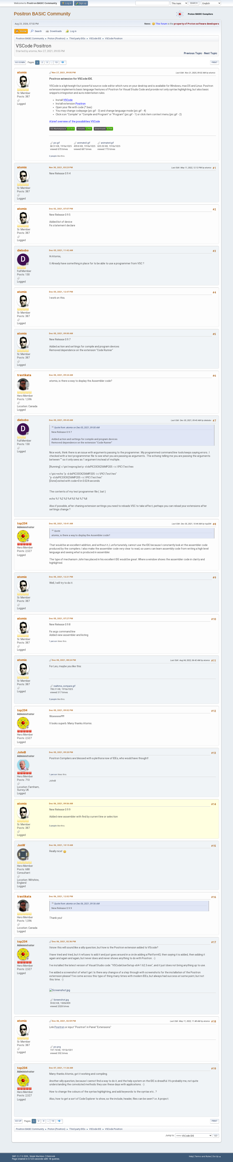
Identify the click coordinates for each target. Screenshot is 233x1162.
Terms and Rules (203, 1156)
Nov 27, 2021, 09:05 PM (64, 72)
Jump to (169, 1135)
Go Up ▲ (217, 1156)
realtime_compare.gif (64, 686)
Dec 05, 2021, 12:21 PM (61, 577)
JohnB (21, 752)
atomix (22, 72)
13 (56, 62)
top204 (22, 523)
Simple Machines (36, 1156)
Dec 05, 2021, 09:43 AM (61, 420)
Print (214, 62)
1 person (53, 641)
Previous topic (193, 53)
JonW (21, 845)
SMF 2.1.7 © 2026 (20, 1156)
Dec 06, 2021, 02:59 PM (64, 1021)
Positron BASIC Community (42, 13)
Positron (59, 1027)
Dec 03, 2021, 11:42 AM (61, 250)
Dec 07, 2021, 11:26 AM (61, 1068)
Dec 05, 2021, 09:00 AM (61, 333)
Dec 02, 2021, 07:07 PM (61, 208)
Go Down (20, 62)
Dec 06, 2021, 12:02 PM (61, 896)
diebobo (23, 250)
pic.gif (56, 142)
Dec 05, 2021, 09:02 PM (61, 710)
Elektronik (50, 1156)
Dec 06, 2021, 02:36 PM (64, 941)
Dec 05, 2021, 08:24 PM (64, 660)
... (51, 62)
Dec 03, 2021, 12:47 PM (61, 291)
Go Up (18, 1121)
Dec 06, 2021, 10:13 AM (61, 845)
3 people (53, 699)
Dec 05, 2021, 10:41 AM (61, 523)
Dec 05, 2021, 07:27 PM (61, 618)
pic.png (57, 1046)
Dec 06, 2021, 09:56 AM (61, 803)
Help (191, 1156)
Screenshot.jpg (61, 999)
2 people (53, 156)
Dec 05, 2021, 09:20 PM (61, 752)
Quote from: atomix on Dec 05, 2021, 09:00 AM (77, 427)
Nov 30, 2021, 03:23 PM (61, 167)
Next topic (210, 53)
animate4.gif (107, 142)
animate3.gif (83, 142)
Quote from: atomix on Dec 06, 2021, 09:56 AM (77, 903)
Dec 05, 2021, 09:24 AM (61, 375)
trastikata (24, 375)
